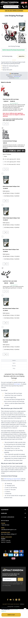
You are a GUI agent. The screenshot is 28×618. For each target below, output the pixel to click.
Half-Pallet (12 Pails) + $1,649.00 (11, 193)
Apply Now (21, 56)
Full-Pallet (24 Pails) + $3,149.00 (11, 318)
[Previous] (2, 35)
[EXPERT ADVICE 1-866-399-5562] (23, 6)
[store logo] (9, 2)
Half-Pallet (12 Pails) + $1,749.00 (11, 315)
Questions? (14, 76)
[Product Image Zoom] (25, 21)
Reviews (14, 365)
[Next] (26, 35)
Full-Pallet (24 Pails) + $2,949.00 (11, 196)
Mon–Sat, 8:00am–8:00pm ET (9, 534)
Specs (14, 363)
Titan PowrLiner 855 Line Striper (11, 99)
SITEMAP (22, 604)
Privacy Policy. (7, 585)
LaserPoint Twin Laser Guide (10, 281)
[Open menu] (2, 6)
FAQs (14, 368)
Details (14, 360)
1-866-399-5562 (5, 525)
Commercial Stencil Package (10, 141)
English (3, 538)
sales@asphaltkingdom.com (8, 529)
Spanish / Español (6, 542)
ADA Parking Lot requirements (12, 479)
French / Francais (5, 540)
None (5, 156)
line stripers (17, 384)
